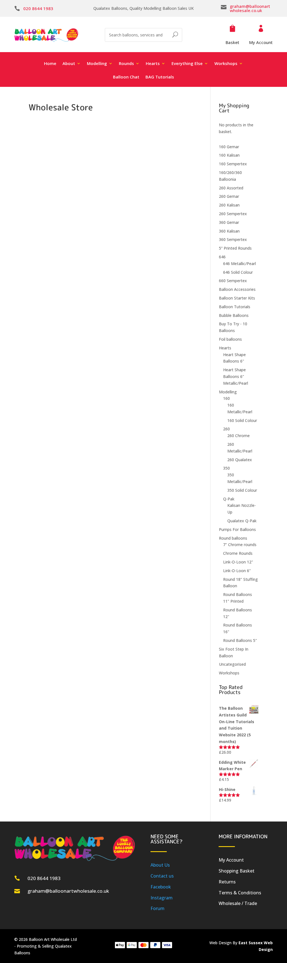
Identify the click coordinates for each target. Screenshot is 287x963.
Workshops (229, 673)
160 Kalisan (229, 155)
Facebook (161, 887)
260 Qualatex (239, 459)
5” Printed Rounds (235, 248)
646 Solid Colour (238, 272)
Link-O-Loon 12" (238, 562)
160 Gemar (229, 146)
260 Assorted (231, 188)
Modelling (228, 392)
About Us (160, 865)
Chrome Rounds (238, 553)
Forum (158, 908)
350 (226, 468)
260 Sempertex (233, 213)
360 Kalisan (229, 231)
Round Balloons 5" (240, 640)
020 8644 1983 (38, 8)
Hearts (225, 348)
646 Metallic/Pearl (239, 263)
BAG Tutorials (159, 77)
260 (226, 428)
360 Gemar (229, 222)
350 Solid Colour (242, 490)
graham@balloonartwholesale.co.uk (250, 8)
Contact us (162, 876)
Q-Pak (228, 499)
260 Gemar (229, 196)
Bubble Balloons (234, 315)
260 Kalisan (229, 205)
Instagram (162, 898)
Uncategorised (232, 664)
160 (226, 398)
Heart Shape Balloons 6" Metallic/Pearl (235, 376)
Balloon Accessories (237, 289)
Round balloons (233, 538)
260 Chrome (238, 435)
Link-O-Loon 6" (237, 570)
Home (50, 63)
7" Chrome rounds (239, 544)
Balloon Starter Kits (237, 298)
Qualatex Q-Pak (241, 520)
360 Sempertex (233, 239)
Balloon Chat (126, 77)
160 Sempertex (233, 163)
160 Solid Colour (242, 420)
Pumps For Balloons (237, 529)
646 (222, 256)
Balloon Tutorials (234, 306)
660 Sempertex (233, 280)
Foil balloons (230, 339)
